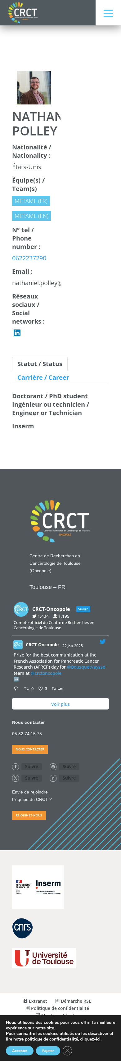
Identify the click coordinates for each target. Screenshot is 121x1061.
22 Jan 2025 (73, 645)
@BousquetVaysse (86, 667)
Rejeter (48, 1050)
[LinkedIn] (17, 333)
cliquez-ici (90, 1039)
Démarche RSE (75, 1001)
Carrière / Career (43, 377)
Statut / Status (39, 364)
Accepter (19, 1050)
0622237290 (29, 258)
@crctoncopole (46, 673)
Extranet (37, 1001)
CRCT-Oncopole (42, 645)
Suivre (31, 766)
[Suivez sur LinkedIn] (53, 778)
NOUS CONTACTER (30, 749)
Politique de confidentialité (59, 1008)
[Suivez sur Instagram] (53, 766)
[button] (108, 12)
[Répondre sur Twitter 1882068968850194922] (17, 689)
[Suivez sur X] (15, 778)
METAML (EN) (31, 215)
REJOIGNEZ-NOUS (29, 815)
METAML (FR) (31, 201)
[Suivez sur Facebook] (15, 766)
